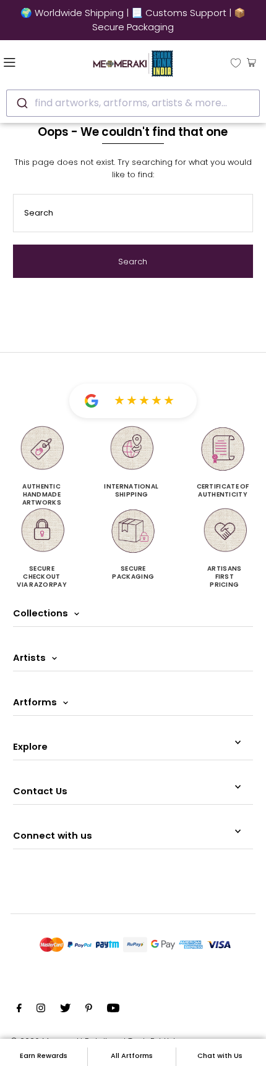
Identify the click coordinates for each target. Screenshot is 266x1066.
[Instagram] (40, 1010)
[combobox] (133, 103)
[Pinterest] (88, 1010)
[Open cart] (251, 61)
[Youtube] (113, 1010)
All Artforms (132, 1055)
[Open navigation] (29, 61)
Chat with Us (219, 1055)
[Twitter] (65, 1010)
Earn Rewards (43, 1055)
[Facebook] (19, 1010)
